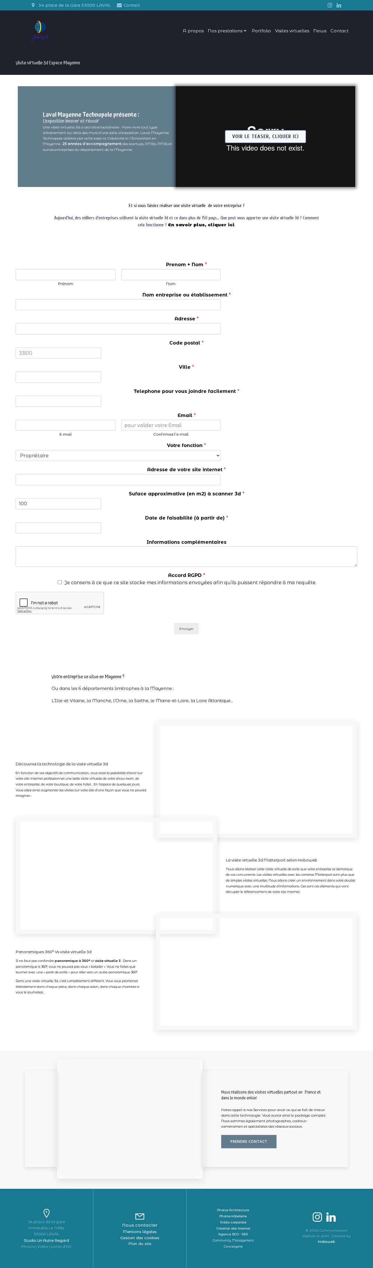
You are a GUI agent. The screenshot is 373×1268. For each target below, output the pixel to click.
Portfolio (261, 30)
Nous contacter (139, 1225)
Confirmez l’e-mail (171, 434)
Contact (339, 30)
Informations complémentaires (186, 542)
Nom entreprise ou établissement (186, 295)
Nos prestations (225, 30)
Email (186, 415)
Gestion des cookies (139, 1237)
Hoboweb (326, 1241)
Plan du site (139, 1243)
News (319, 30)
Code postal (186, 343)
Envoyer (186, 628)
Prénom (65, 283)
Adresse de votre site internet (186, 469)
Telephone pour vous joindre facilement (186, 391)
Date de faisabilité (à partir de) (186, 518)
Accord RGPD (186, 575)
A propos (193, 30)
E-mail (65, 434)
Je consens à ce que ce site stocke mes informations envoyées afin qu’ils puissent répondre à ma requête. (190, 582)
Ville (186, 367)
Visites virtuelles (292, 30)
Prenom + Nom (186, 264)
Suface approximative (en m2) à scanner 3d (186, 494)
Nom (170, 283)
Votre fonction (186, 445)
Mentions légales (140, 1231)
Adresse (187, 319)
